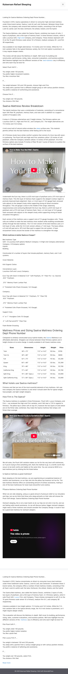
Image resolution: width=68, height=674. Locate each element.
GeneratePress (48, 671)
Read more (6, 663)
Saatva (48, 338)
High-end (20, 38)
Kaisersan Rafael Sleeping (17, 4)
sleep (38, 128)
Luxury (16, 597)
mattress (23, 620)
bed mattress (48, 60)
